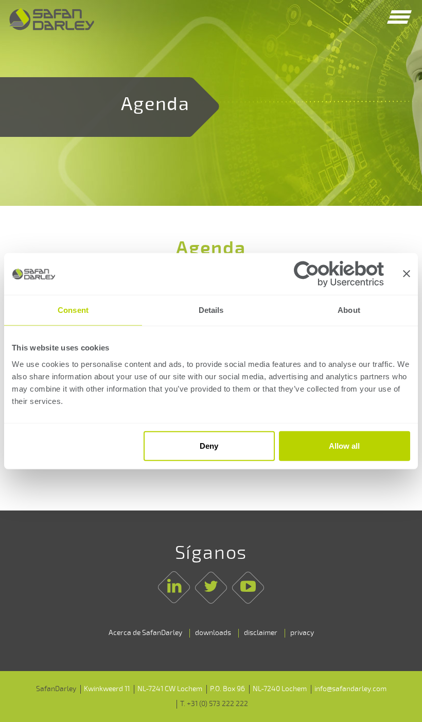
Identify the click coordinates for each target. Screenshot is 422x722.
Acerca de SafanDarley (145, 632)
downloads (213, 632)
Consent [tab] (73, 310)
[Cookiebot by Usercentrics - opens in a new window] (339, 273)
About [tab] (349, 310)
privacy (302, 632)
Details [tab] (211, 310)
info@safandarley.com (350, 688)
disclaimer (260, 632)
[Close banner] (406, 273)
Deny (209, 446)
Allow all (344, 446)
